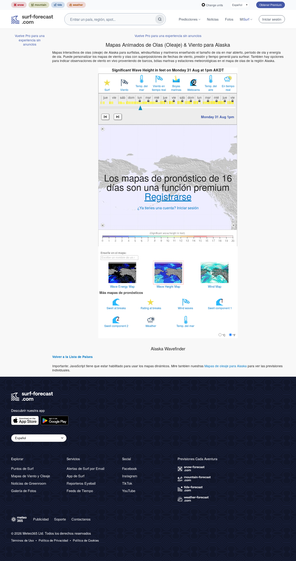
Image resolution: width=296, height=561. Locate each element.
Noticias (213, 19)
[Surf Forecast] (32, 19)
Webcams (193, 90)
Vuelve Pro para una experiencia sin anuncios (30, 39)
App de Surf (75, 475)
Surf (107, 90)
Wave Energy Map (122, 286)
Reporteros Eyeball (81, 483)
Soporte (60, 519)
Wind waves (186, 308)
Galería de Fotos (23, 490)
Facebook (129, 468)
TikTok (127, 483)
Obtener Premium (270, 5)
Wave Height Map (168, 286)
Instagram (129, 475)
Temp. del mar (142, 88)
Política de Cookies (86, 540)
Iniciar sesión (271, 19)
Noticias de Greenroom (28, 483)
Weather (151, 326)
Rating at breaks (151, 308)
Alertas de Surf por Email (85, 468)
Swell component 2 (116, 326)
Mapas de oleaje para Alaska (225, 366)
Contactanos (81, 519)
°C (223, 335)
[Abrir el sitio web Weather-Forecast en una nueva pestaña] (76, 5)
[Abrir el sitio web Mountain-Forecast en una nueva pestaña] (38, 5)
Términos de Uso (22, 540)
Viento (124, 90)
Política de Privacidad (53, 540)
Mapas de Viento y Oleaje (30, 475)
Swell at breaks (116, 308)
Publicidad (41, 519)
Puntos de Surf (22, 468)
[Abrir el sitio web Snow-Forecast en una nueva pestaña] (19, 5)
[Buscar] (159, 19)
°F (234, 335)
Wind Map (214, 286)
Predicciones (188, 19)
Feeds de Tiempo (80, 490)
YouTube (128, 490)
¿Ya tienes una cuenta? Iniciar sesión (168, 207)
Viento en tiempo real (159, 88)
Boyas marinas (176, 88)
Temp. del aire (211, 88)
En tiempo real (228, 88)
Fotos (229, 19)
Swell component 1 (220, 308)
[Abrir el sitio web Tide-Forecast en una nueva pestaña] (58, 5)
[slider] (140, 107)
